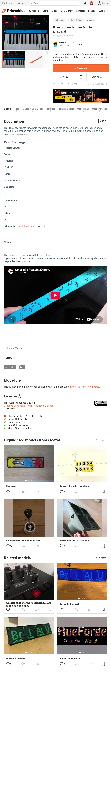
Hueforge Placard (70, 658)
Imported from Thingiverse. (85, 386)
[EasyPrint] (85, 3)
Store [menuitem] (45, 10)
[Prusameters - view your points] (91, 3)
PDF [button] (104, 121)
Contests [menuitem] (80, 10)
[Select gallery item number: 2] (28, 480)
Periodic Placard (69, 604)
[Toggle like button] (8, 491)
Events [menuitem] (102, 10)
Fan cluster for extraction (74, 540)
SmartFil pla (22, 225)
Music (91, 20)
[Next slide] (46, 59)
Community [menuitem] (67, 10)
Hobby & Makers (76, 20)
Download (82, 68)
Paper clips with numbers (74, 486)
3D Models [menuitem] (34, 10)
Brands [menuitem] (91, 10)
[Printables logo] (13, 10)
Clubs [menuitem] (54, 10)
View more (100, 440)
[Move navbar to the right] (107, 10)
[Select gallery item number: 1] (26, 480)
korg (22, 367)
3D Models (60, 20)
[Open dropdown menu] (106, 26)
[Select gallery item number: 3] (31, 480)
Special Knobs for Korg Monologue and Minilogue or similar (28, 604)
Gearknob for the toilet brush (23, 540)
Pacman (11, 486)
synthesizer (10, 367)
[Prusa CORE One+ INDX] (81, 96)
